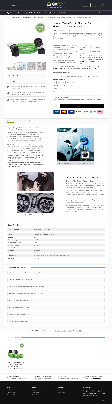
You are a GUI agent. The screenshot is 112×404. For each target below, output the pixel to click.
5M (59, 82)
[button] (102, 13)
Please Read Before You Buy (61, 72)
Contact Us (86, 6)
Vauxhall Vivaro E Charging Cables (46, 17)
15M (68, 82)
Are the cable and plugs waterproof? (20, 307)
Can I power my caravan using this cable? (21, 314)
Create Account (61, 392)
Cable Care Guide (11, 394)
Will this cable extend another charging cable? (23, 300)
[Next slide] (44, 41)
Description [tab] (18, 120)
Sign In (59, 390)
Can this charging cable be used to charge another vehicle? (26, 293)
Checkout (102, 6)
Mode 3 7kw (79, 330)
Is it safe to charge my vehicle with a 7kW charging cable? (26, 272)
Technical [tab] (24, 120)
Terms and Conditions (37, 390)
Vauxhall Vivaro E (84, 61)
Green (55, 88)
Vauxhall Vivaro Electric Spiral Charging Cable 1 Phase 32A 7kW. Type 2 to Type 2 (15, 364)
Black (61, 88)
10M (63, 82)
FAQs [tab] (30, 120)
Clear (54, 91)
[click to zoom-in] (26, 41)
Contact (9, 390)
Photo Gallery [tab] (10, 120)
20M (73, 82)
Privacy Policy (35, 392)
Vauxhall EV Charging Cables (29, 17)
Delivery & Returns (14, 81)
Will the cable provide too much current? (21, 279)
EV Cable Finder (91, 68)
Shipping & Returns (11, 392)
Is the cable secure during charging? (20, 321)
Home (8, 17)
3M (54, 82)
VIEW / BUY (16, 372)
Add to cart (81, 106)
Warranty (34, 394)
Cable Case (38, 86)
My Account (94, 6)
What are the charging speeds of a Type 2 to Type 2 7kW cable (27, 286)
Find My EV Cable (16, 17)
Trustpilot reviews (96, 378)
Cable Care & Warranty (15, 76)
